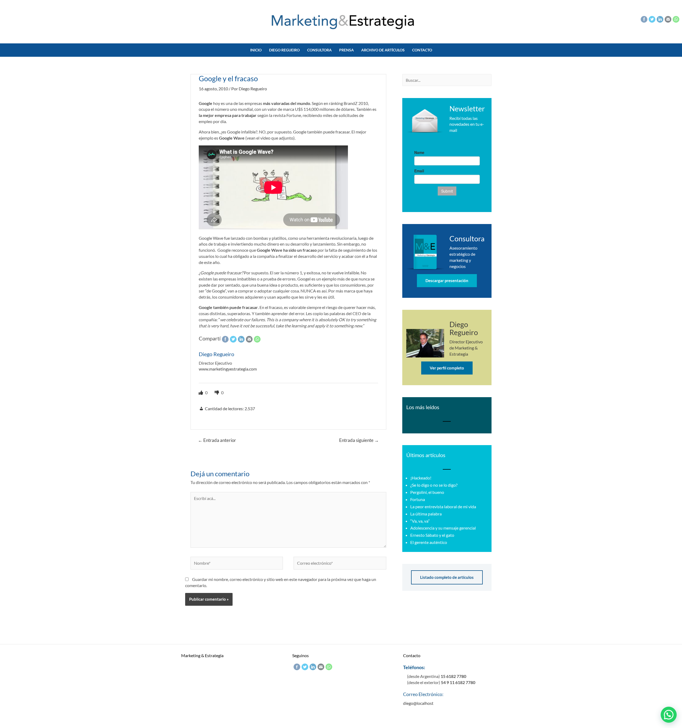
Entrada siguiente (359, 440)
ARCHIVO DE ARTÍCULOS (383, 50)
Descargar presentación (446, 280)
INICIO (256, 50)
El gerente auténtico (428, 542)
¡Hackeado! (420, 477)
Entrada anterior (217, 440)
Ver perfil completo (447, 367)
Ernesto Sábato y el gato (432, 535)
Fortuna (417, 499)
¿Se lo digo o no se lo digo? (433, 484)
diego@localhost (418, 703)
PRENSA (346, 50)
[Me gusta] (201, 392)
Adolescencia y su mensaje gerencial (443, 527)
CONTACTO (422, 50)
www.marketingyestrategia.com (228, 368)
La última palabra (426, 513)
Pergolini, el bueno (427, 492)
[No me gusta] (217, 392)
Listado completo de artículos (447, 577)
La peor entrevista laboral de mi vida (443, 506)
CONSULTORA (319, 50)
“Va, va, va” (420, 520)
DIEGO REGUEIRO (284, 50)
